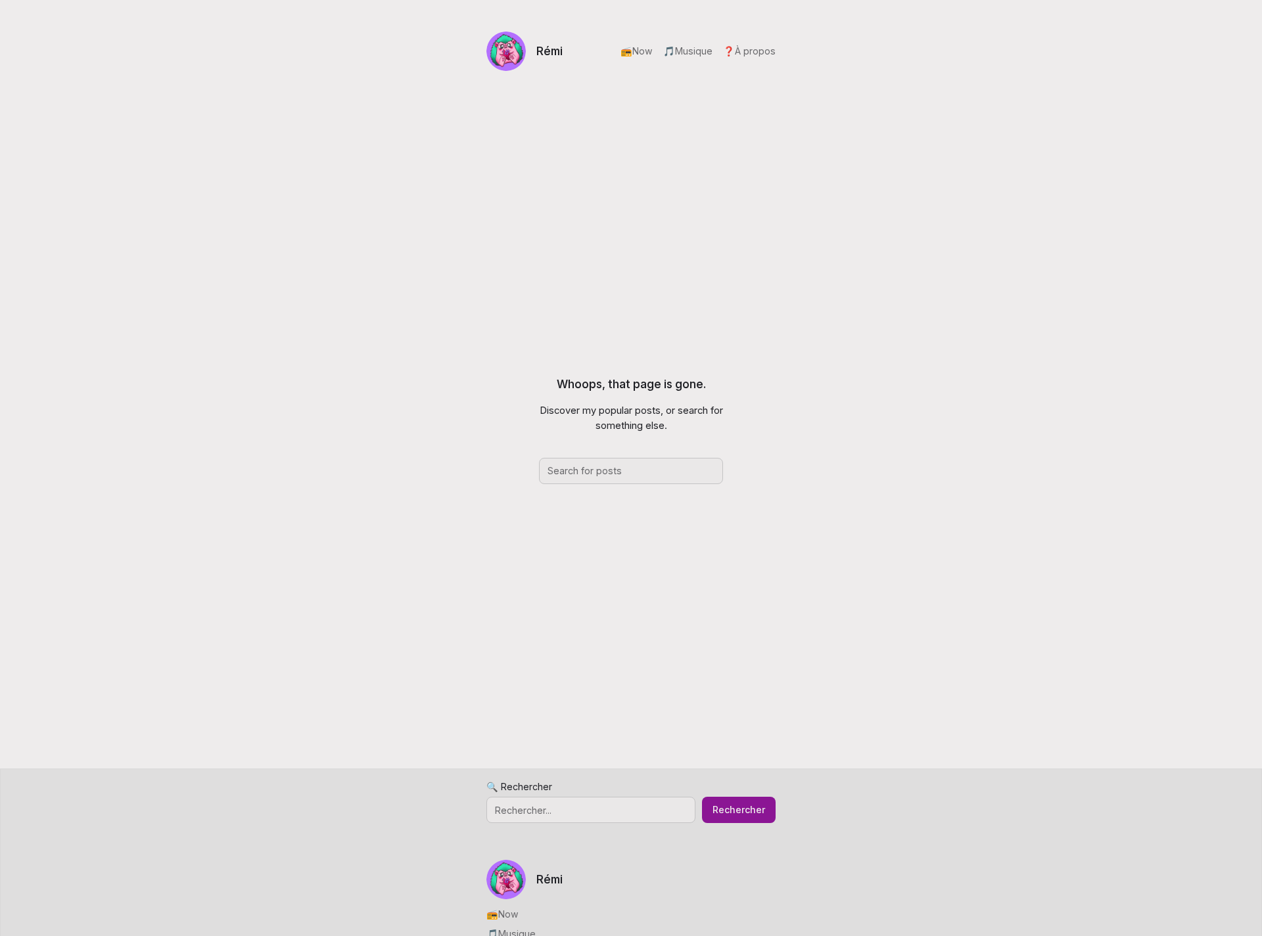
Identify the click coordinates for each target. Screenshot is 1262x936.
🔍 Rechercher (519, 786)
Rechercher (739, 809)
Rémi (549, 51)
